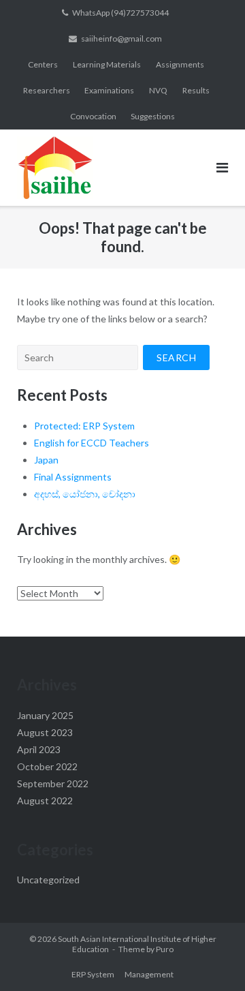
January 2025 (45, 715)
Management (149, 974)
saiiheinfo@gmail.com (121, 38)
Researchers (46, 90)
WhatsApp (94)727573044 (120, 12)
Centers (43, 64)
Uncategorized (48, 879)
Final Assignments (73, 477)
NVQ (158, 90)
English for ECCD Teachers (91, 442)
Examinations (109, 90)
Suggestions (153, 116)
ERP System (92, 974)
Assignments (180, 64)
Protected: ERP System (84, 425)
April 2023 (39, 749)
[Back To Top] (211, 958)
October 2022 (47, 766)
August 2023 (45, 732)
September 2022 (52, 783)
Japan (46, 460)
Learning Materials (107, 64)
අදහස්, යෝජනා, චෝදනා (84, 494)
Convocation (93, 116)
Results (196, 90)
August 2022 (45, 800)
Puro (165, 949)
